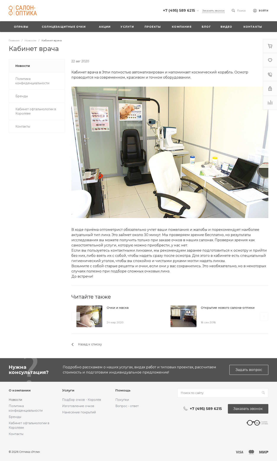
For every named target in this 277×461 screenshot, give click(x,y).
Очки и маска (118, 308)
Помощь (122, 390)
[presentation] (75, 316)
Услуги (68, 390)
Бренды (15, 417)
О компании (20, 390)
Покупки (122, 400)
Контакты (16, 434)
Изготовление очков (78, 406)
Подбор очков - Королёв (81, 400)
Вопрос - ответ (127, 406)
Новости (15, 400)
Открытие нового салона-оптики (227, 308)
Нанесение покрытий (79, 412)
